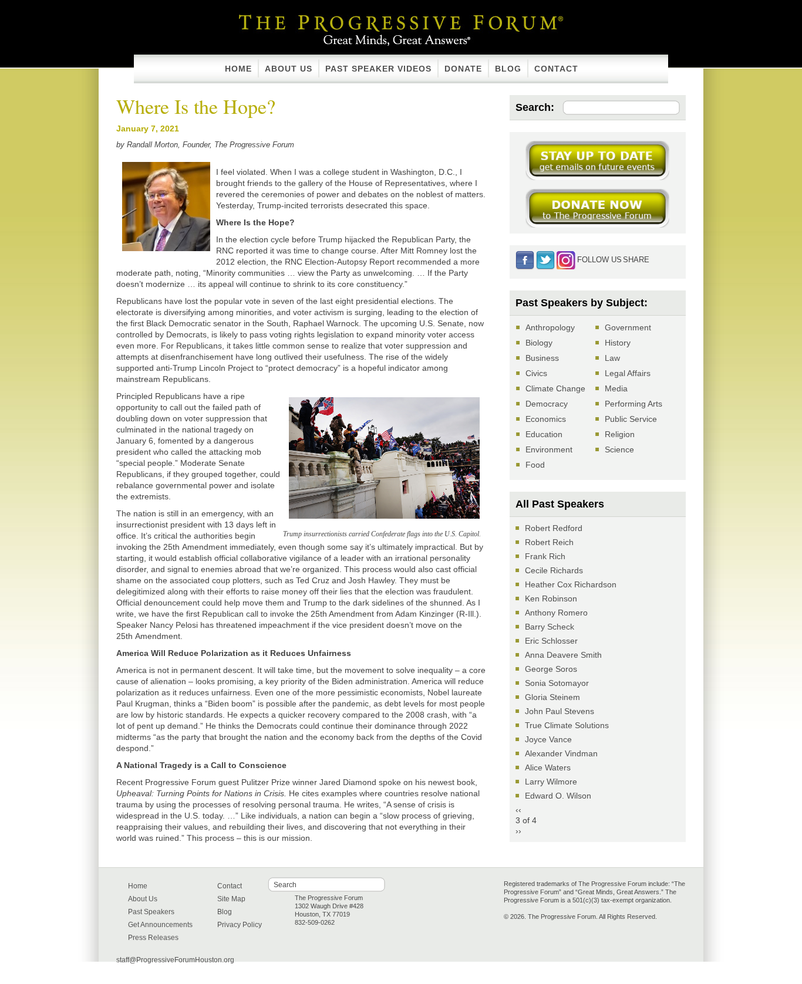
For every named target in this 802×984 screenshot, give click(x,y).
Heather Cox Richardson (570, 584)
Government (628, 327)
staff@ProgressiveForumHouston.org (175, 960)
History (618, 342)
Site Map (231, 899)
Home (238, 68)
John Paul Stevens (559, 711)
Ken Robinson (551, 598)
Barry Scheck (549, 626)
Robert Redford (553, 528)
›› (518, 831)
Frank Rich (545, 556)
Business (542, 358)
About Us (288, 68)
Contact (556, 68)
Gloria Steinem (552, 697)
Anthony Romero (556, 612)
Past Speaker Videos (378, 68)
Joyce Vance (548, 739)
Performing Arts (633, 403)
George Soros (551, 669)
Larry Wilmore (551, 781)
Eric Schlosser (551, 640)
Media (616, 388)
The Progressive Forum (401, 20)
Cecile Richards (554, 570)
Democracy (546, 403)
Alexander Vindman (561, 753)
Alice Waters (548, 767)
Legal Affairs (628, 373)
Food (535, 464)
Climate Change (555, 388)
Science (619, 449)
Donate (463, 68)
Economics (545, 419)
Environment (548, 449)
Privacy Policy (239, 925)
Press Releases (153, 938)
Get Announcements (160, 925)
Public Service (631, 419)
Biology (538, 342)
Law (612, 358)
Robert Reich (549, 542)
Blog (508, 68)
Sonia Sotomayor (557, 683)
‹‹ (518, 809)
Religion (620, 434)
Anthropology (550, 327)
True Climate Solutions (567, 725)
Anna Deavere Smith (563, 655)
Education (543, 434)
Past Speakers (151, 912)
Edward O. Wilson (558, 795)
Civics (536, 373)
